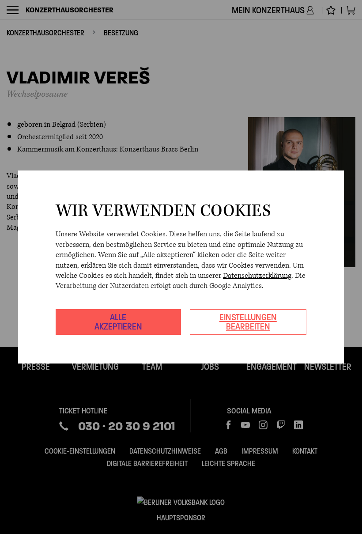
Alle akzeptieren (118, 321)
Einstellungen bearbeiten (248, 321)
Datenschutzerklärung (257, 275)
